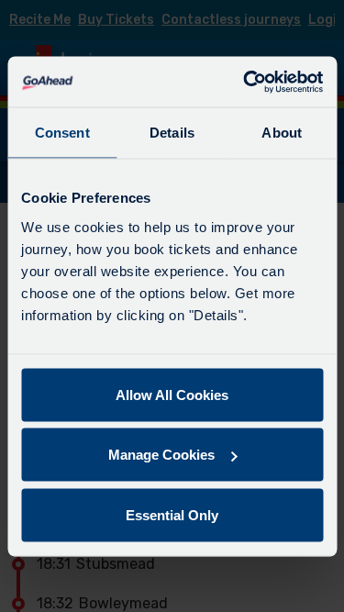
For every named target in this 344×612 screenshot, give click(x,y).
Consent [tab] (62, 132)
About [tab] (281, 132)
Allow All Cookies (172, 394)
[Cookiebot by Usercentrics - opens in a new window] (245, 82)
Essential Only (172, 514)
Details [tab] (172, 132)
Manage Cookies (161, 454)
